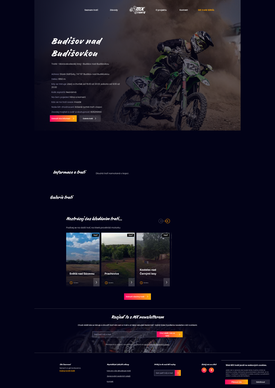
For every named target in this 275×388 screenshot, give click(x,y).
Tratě (54, 63)
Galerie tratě (88, 118)
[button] (158, 220)
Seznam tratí (91, 10)
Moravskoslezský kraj (70, 63)
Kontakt (184, 10)
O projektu (161, 10)
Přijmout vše (236, 382)
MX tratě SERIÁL (206, 10)
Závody (114, 10)
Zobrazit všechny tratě (135, 297)
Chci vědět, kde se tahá (167, 334)
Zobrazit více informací (60, 118)
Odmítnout (260, 382)
